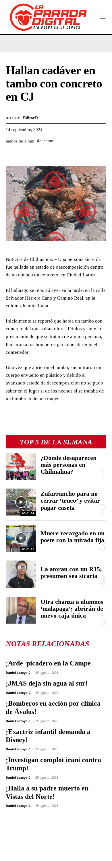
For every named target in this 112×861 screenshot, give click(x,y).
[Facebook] (11, 155)
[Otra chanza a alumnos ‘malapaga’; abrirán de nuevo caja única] (21, 610)
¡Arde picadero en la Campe (48, 663)
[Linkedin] (51, 155)
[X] (24, 155)
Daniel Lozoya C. (18, 672)
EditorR (30, 118)
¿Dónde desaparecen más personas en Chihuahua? (68, 464)
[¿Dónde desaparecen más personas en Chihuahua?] (21, 466)
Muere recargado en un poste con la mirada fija (72, 537)
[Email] (64, 155)
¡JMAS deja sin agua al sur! (47, 683)
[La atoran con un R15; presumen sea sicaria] (21, 574)
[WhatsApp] (38, 155)
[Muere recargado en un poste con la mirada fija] (21, 538)
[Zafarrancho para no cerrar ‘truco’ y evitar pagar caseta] (21, 502)
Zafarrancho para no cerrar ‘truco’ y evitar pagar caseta (70, 500)
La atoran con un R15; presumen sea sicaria (71, 572)
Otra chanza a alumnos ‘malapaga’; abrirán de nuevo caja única (71, 608)
